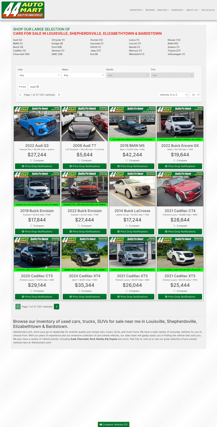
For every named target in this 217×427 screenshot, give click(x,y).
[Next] (59, 95)
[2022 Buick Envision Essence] (85, 189)
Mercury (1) (135, 50)
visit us (147, 338)
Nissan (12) (174, 39)
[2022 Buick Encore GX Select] (180, 124)
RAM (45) (173, 43)
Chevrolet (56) (21, 54)
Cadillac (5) (19, 50)
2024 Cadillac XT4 (84, 276)
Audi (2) (17, 39)
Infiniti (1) (95, 47)
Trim (153, 69)
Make (65, 69)
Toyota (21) (174, 50)
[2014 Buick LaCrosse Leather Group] (132, 189)
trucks (109, 331)
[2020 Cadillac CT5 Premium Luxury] (37, 254)
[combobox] (39, 75)
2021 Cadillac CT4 (180, 211)
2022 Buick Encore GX (180, 145)
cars (102, 331)
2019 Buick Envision (37, 211)
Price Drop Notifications (38, 166)
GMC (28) (57, 54)
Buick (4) (18, 47)
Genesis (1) (58, 50)
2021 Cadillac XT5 (132, 276)
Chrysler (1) (58, 39)
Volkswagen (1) (176, 54)
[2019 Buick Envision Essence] (37, 189)
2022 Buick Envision (85, 211)
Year (20, 69)
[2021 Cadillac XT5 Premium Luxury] (132, 254)
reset (33, 86)
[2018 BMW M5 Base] (132, 124)
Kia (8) (94, 54)
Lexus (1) (134, 39)
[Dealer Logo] (23, 10)
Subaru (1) (173, 47)
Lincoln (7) (135, 43)
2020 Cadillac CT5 (37, 276)
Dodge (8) (57, 43)
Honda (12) (96, 39)
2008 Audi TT (84, 145)
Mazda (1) (134, 47)
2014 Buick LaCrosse (132, 211)
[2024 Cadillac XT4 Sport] (85, 254)
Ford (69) (57, 47)
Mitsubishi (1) (136, 54)
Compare (39, 160)
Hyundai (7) (96, 43)
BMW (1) (18, 43)
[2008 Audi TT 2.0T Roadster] (85, 124)
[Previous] (20, 95)
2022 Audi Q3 (37, 145)
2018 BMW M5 (132, 145)
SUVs (117, 331)
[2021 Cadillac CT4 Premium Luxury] (180, 189)
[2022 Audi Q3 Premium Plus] (37, 124)
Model (109, 69)
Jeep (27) (95, 50)
